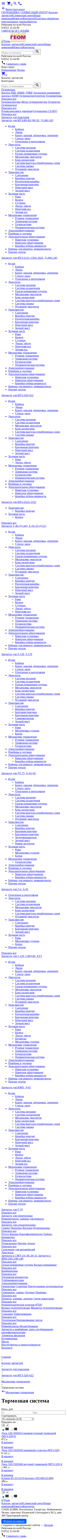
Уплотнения (8, 1320)
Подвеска (20, 1038)
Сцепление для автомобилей (18, 1249)
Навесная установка (27, 239)
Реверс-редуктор (25, 843)
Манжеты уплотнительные (46, 1307)
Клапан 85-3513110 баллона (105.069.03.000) (27, 1478)
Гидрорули (54, 101)
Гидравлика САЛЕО (45, 111)
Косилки (28, 1228)
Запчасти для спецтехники (17, 1215)
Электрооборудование (21, 230)
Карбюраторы (9, 1271)
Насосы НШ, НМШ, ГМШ (16, 92)
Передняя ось (23, 209)
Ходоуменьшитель (26, 837)
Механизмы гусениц (27, 730)
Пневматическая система (29, 227)
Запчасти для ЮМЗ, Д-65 (16, 1087)
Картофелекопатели (31, 1234)
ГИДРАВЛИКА (10, 12)
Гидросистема (23, 224)
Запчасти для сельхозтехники (18, 1224)
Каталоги (6, 1347)
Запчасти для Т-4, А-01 (14, 889)
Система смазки (24, 166)
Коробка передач (25, 178)
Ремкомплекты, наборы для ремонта (22, 1218)
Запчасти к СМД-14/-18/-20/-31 (19, 1255)
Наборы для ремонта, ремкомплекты (29, 248)
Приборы (40, 1292)
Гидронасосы (9, 105)
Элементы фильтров (13, 1335)
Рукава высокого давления (17, 111)
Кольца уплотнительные (15, 1307)
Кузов (11, 126)
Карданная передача (27, 184)
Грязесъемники (22, 1313)
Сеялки (5, 1228)
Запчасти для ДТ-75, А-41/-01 (18, 773)
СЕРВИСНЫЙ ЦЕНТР (34, 12)
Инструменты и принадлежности (21, 1344)
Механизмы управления (22, 215)
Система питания (25, 147)
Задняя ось (21, 212)
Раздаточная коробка (27, 181)
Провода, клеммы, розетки (17, 1298)
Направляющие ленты (29, 1320)
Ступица (20, 202)
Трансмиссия (16, 172)
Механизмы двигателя (28, 156)
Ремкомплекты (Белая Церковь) (19, 1326)
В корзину (7, 1442)
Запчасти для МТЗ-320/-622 (17, 395)
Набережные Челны (13, 70)
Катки (18, 733)
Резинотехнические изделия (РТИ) (21, 1304)
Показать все (8, 98)
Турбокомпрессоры (12, 1280)
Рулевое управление (27, 218)
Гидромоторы (54, 95)
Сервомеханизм (24, 718)
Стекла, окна (22, 138)
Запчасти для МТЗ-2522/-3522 (18, 502)
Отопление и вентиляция (30, 141)
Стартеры (21, 1286)
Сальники (7, 1313)
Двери (19, 132)
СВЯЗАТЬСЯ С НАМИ (15, 30)
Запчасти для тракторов (15, 117)
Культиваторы (41, 1228)
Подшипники (9, 1338)
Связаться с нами (16, 63)
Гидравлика (8, 89)
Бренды (32, 21)
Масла (5, 1341)
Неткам (48, 1525)
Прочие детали (17, 252)
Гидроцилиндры (11, 101)
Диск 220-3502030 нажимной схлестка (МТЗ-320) (30, 1450)
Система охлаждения (27, 150)
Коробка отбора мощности (30, 245)
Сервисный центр (23, 15)
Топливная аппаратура (14, 1277)
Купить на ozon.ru (13, 1521)
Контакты (28, 18)
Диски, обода (23, 206)
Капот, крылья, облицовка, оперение (36, 135)
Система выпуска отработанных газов (37, 163)
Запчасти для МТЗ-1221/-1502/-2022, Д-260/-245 (29, 257)
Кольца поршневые (45, 1264)
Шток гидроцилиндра (34, 101)
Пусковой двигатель (27, 169)
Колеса (19, 199)
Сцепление (21, 175)
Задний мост (22, 190)
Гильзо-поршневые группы (31, 153)
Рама (18, 196)
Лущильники (9, 1243)
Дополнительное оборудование (26, 236)
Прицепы (16, 1228)
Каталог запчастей (12, 44)
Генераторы (8, 1286)
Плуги (5, 1234)
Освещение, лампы (12, 1292)
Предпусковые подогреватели (45, 1286)
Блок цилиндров (25, 159)
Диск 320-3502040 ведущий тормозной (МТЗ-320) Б (31, 1464)
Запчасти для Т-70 (12, 1209)
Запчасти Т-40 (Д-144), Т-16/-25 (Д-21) (23, 525)
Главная (6, 1356)
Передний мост (24, 187)
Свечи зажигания (43, 1298)
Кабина (19, 129)
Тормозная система (26, 221)
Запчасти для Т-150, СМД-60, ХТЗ (21, 956)
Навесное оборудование (29, 242)
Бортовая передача (26, 712)
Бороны (14, 1234)
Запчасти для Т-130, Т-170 (16, 654)
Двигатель (14, 144)
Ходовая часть (16, 193)
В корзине (7, 1447)
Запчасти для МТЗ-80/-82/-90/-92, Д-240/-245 (27, 120)
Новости (18, 18)
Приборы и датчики (20, 233)
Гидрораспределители (32, 95)
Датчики (30, 1292)
